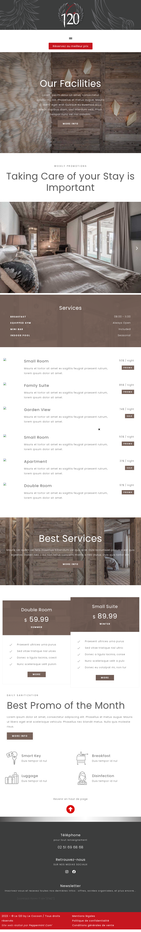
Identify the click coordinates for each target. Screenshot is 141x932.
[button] (4, 248)
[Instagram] (67, 871)
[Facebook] (74, 871)
